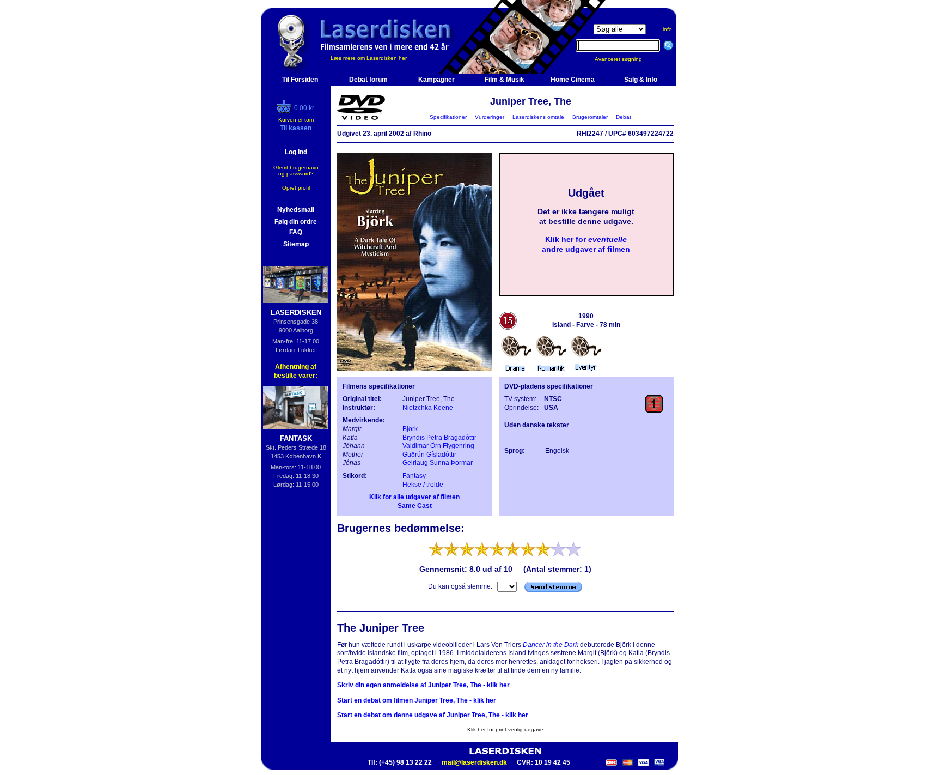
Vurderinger (490, 117)
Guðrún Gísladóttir (429, 454)
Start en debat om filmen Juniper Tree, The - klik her (416, 700)
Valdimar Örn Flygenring (438, 446)
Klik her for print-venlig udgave (505, 729)
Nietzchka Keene (427, 407)
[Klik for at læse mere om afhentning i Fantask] (296, 407)
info (667, 29)
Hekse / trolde (422, 484)
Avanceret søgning (625, 59)
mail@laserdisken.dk (474, 762)
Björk (410, 429)
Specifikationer (448, 117)
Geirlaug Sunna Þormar (437, 463)
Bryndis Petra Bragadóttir (439, 437)
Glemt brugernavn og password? (296, 171)
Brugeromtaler (590, 117)
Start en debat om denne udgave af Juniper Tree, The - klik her (432, 715)
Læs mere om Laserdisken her (369, 58)
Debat (623, 117)
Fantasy (414, 476)
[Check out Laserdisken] (285, 110)
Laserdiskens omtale (538, 117)
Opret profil (296, 188)
